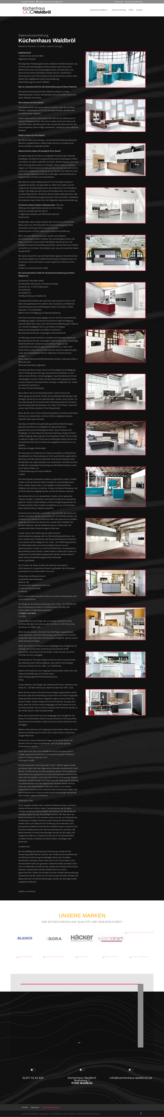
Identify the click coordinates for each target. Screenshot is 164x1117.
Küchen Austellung (119, 10)
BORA (131, 10)
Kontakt (139, 10)
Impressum (119, 2)
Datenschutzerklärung (133, 2)
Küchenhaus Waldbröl (98, 10)
